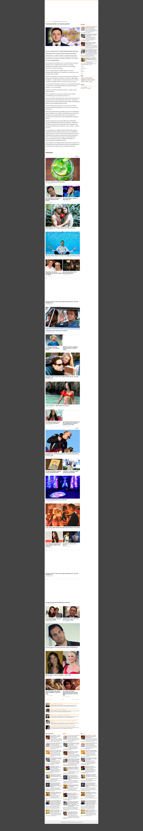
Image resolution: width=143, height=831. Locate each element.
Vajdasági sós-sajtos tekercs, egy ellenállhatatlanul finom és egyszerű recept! (55, 793)
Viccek (82, 73)
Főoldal (47, 21)
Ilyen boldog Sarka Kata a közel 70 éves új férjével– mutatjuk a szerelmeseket (91, 35)
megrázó (83, 81)
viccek (90, 81)
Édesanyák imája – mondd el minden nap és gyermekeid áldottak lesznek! (90, 43)
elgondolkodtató (89, 78)
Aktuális (82, 66)
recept (87, 81)
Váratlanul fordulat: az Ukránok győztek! (58, 24)
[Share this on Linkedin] (52, 152)
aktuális (50, 21)
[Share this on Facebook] (46, 152)
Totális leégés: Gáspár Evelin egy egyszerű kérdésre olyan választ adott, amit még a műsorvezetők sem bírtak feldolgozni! (64, 709)
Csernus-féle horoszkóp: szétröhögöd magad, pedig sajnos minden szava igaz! (73, 812)
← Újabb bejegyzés (49, 699)
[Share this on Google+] (49, 152)
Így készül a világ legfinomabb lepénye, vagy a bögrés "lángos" (56, 751)
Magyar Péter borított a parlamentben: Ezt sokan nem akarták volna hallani (55, 767)
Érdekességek (83, 68)
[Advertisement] (61, 9)
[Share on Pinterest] (50, 152)
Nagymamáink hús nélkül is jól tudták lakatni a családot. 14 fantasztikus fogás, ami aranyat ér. (91, 59)
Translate (89, 88)
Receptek (82, 71)
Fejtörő (82, 69)
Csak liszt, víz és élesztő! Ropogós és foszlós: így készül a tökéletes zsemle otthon (56, 811)
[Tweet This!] (47, 152)
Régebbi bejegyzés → (76, 699)
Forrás (47, 150)
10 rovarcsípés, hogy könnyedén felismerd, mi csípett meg (91, 27)
